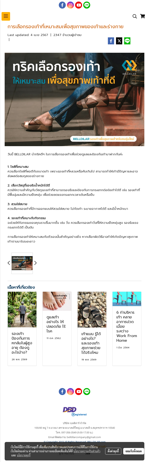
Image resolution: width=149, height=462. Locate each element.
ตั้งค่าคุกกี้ (113, 451)
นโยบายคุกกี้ (23, 455)
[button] (133, 16)
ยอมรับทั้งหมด (134, 451)
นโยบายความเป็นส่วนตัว (86, 451)
